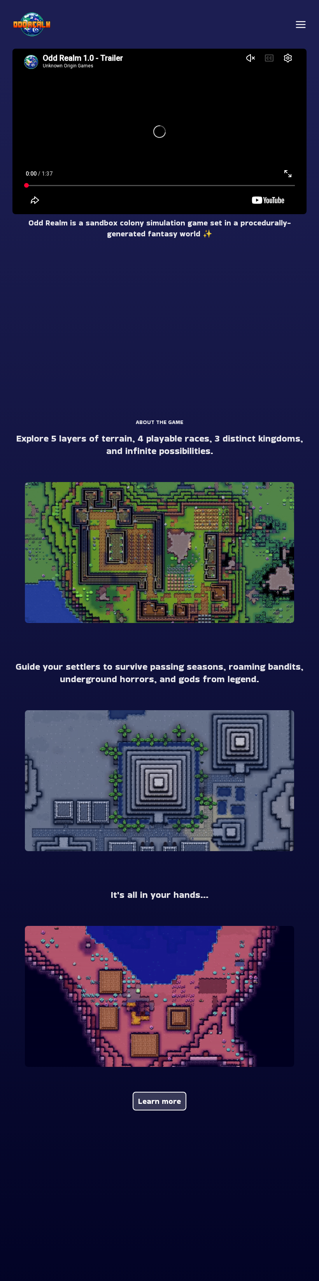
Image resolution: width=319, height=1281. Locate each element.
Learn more (159, 1101)
